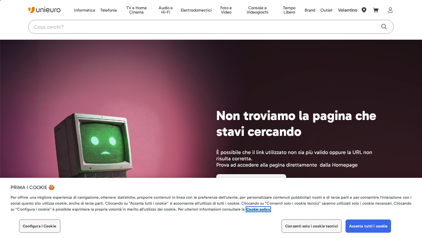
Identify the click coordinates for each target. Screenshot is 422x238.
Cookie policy (258, 209)
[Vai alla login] (389, 10)
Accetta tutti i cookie (368, 226)
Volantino (347, 10)
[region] (211, 208)
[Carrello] (376, 10)
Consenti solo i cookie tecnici (311, 226)
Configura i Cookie (39, 226)
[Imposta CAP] (364, 10)
